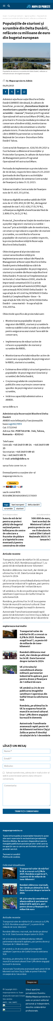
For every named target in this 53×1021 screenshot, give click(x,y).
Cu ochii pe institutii (15, 16)
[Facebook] (5, 92)
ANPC (15, 1002)
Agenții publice (30, 16)
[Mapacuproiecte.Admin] (4, 81)
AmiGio (9, 999)
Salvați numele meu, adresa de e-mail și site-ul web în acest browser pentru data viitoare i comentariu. (26, 775)
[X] (11, 92)
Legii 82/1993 (15, 424)
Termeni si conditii (11, 854)
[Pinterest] (18, 92)
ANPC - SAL (7, 1002)
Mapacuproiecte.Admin (20, 81)
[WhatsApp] (24, 92)
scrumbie (8, 508)
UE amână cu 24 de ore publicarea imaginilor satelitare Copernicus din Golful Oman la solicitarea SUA (26, 594)
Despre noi (31, 982)
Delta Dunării (34, 504)
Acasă (5, 16)
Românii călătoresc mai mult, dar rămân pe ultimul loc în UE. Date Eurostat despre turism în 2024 (25, 573)
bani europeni (18, 504)
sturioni (20, 508)
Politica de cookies (11, 857)
